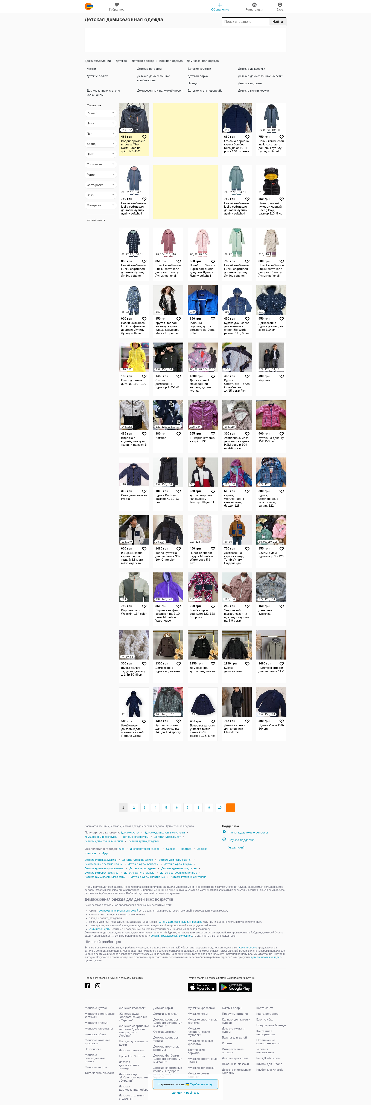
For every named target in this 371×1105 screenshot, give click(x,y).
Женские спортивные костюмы (100, 1015)
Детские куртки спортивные (148, 877)
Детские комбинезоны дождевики (105, 877)
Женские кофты (96, 1067)
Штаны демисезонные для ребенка (180, 921)
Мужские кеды (198, 1013)
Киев (121, 848)
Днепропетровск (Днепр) (145, 848)
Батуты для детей (234, 1037)
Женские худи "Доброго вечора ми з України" (133, 1017)
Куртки (91, 68)
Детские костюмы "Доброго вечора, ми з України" (167, 1023)
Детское (121, 60)
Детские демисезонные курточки (165, 832)
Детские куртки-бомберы (143, 864)
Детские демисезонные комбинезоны (153, 78)
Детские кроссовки (235, 1058)
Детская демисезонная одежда (129, 1065)
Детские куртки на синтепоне (188, 877)
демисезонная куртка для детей (118, 910)
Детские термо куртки (142, 868)
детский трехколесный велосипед (171, 935)
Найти (277, 21)
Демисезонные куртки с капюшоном (103, 93)
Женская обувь (95, 1034)
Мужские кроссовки (201, 1008)
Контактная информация (265, 1032)
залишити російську (185, 1092)
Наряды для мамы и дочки (133, 1043)
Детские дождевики (251, 68)
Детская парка (198, 76)
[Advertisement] (185, 40)
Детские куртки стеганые (139, 872)
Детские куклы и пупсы (233, 1030)
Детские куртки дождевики (101, 859)
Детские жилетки (199, 68)
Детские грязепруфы (136, 836)
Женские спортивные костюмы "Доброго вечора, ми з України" (134, 1030)
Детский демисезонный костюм (104, 841)
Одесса (170, 848)
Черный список (96, 220)
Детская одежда (142, 60)
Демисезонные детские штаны (103, 864)
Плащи (193, 83)
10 (220, 807)
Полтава (186, 848)
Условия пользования (265, 1050)
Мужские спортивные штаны (202, 1060)
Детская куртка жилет (167, 836)
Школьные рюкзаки (235, 1064)
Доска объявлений (98, 60)
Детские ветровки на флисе (101, 872)
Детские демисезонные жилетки (260, 76)
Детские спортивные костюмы (236, 1071)
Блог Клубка (264, 1019)
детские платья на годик (266, 957)
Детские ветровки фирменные (178, 872)
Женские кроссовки (132, 1008)
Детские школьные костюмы (166, 1048)
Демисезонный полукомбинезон (159, 90)
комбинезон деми (99, 929)
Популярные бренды (271, 1025)
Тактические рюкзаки (99, 1073)
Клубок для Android (269, 1069)
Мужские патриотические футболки (199, 1032)
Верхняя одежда (170, 60)
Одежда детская (164, 1031)
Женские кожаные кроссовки (97, 1041)
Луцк (105, 853)
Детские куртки (130, 832)
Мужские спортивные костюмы (202, 1021)
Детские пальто (97, 76)
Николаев (90, 853)
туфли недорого (247, 947)
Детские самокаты (131, 1050)
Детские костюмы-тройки (166, 1039)
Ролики (227, 1043)
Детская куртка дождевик (144, 841)
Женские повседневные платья (95, 1058)
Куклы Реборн (232, 1008)
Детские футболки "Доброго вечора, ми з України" (167, 1059)
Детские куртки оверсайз (205, 90)
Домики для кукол (165, 1013)
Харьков (202, 848)
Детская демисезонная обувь (133, 1088)
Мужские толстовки (201, 1067)
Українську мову (201, 1084)
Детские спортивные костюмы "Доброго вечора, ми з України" (167, 1072)
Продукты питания (235, 1013)
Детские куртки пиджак (178, 864)
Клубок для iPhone (269, 1064)
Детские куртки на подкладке (179, 868)
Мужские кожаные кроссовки (200, 1042)
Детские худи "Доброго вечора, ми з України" (133, 1077)
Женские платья (96, 1022)
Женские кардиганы (99, 1028)
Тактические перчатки (196, 1051)
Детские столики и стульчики (131, 1097)
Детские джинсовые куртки (175, 859)
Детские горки (163, 1008)
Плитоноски (93, 1049)
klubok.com (89, 6)
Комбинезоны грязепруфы (101, 836)
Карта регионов (267, 1013)
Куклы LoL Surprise (132, 1056)
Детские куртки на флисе (137, 859)
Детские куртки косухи (253, 90)
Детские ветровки (149, 68)
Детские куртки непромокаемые (104, 868)
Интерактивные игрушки (233, 1050)
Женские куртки (96, 1008)
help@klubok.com (268, 1058)
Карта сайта (264, 1008)
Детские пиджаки (250, 83)
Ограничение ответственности (268, 1041)
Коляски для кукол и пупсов (236, 1021)
